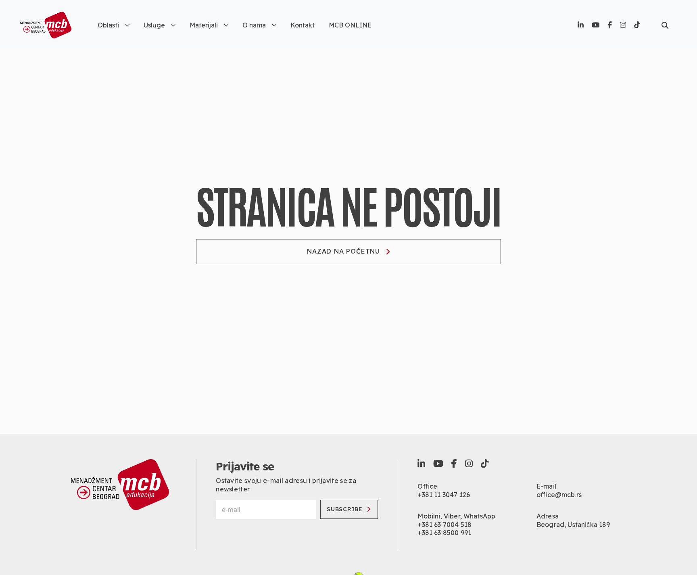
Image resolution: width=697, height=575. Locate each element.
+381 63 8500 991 (444, 533)
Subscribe (344, 509)
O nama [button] (254, 25)
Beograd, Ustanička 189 (573, 524)
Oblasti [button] (108, 25)
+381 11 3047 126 (443, 495)
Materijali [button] (204, 25)
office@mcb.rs (559, 495)
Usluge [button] (154, 25)
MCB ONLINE (350, 25)
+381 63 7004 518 (444, 524)
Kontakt (302, 25)
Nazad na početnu (343, 251)
